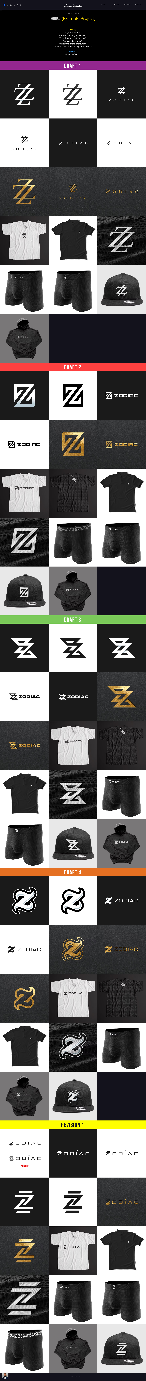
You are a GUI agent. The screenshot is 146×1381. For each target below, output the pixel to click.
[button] (138, 5)
